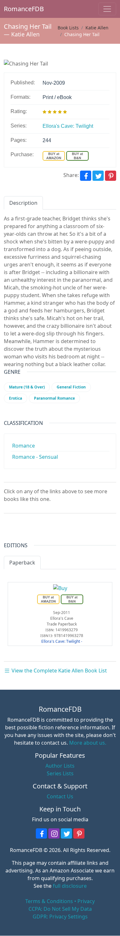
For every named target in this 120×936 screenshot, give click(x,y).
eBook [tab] (53, 562)
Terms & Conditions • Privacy (60, 901)
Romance (23, 445)
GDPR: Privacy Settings (60, 916)
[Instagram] (54, 833)
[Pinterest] (110, 176)
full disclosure (70, 885)
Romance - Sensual (35, 456)
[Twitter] (98, 176)
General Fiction (71, 387)
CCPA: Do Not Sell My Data (60, 908)
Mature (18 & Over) (27, 387)
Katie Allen (25, 34)
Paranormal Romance (54, 398)
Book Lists (68, 28)
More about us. (87, 742)
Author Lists (60, 765)
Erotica (15, 398)
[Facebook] (85, 176)
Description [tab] (23, 202)
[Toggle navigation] (107, 9)
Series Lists (60, 773)
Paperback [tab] (22, 562)
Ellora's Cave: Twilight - (61, 641)
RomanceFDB (13, 8)
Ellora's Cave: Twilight (68, 126)
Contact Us (60, 796)
